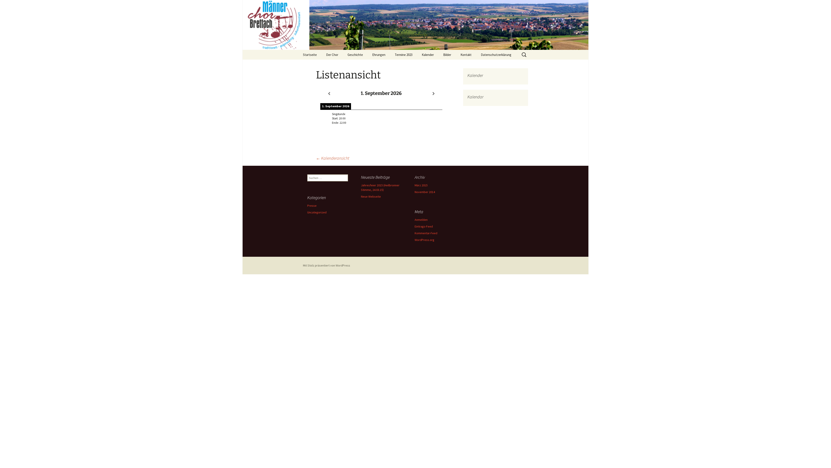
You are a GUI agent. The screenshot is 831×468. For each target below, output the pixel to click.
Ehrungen (378, 55)
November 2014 (425, 192)
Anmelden (421, 220)
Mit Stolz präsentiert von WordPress (326, 265)
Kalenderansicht (332, 158)
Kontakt (466, 55)
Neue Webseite (371, 196)
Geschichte (355, 55)
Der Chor (332, 55)
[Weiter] (433, 93)
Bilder (447, 55)
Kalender (428, 55)
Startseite (310, 55)
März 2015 (421, 185)
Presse (312, 206)
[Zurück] (329, 93)
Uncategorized (317, 212)
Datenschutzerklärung (496, 55)
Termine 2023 (403, 55)
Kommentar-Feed (426, 233)
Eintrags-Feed (424, 226)
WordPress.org (424, 240)
